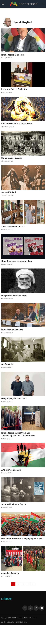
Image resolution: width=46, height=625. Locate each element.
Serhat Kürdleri (8, 192)
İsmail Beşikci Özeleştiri (12, 55)
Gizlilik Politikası (21, 622)
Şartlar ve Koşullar (7, 622)
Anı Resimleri (7, 364)
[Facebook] (24, 608)
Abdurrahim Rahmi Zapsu (13, 504)
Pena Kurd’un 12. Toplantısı (14, 89)
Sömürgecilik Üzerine (11, 158)
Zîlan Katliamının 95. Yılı (13, 226)
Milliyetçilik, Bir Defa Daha (13, 398)
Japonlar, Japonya (10, 573)
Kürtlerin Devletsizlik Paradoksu (16, 123)
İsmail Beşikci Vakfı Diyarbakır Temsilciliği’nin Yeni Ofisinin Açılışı (18, 434)
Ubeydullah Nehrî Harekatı (14, 295)
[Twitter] (30, 608)
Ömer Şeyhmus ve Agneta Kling (16, 261)
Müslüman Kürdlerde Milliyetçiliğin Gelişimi (22, 538)
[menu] (3, 3)
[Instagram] (36, 608)
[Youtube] (41, 608)
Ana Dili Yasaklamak (11, 470)
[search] (43, 3)
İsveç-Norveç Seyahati (12, 330)
